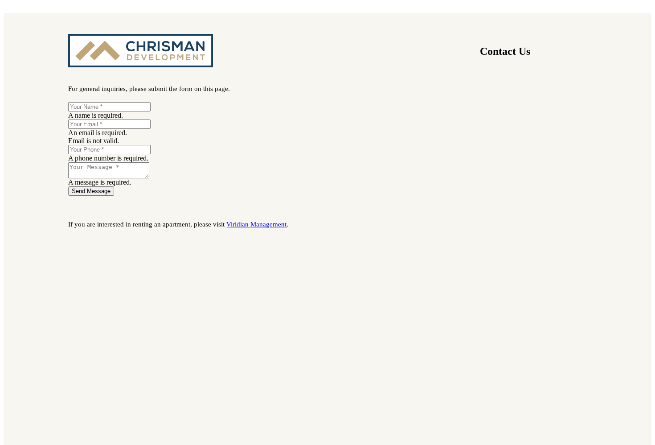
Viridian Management (256, 224)
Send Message (91, 191)
